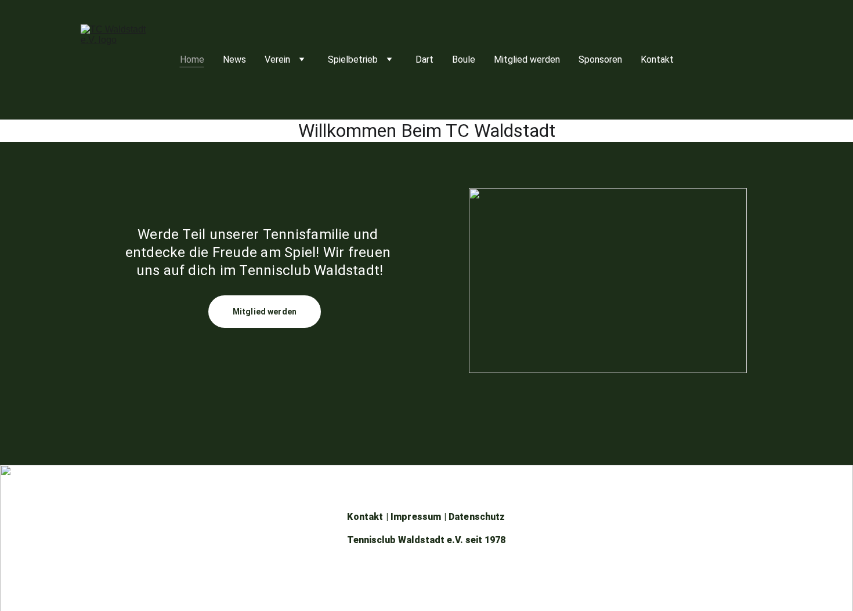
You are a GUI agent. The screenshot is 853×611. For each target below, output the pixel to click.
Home (192, 59)
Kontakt (657, 59)
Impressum (416, 516)
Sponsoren (600, 59)
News (234, 59)
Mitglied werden (527, 59)
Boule (463, 59)
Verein (277, 59)
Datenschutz (477, 516)
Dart (424, 59)
